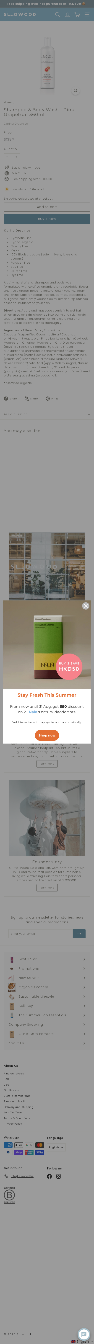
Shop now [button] (47, 735)
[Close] (85, 605)
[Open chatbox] (84, 1334)
